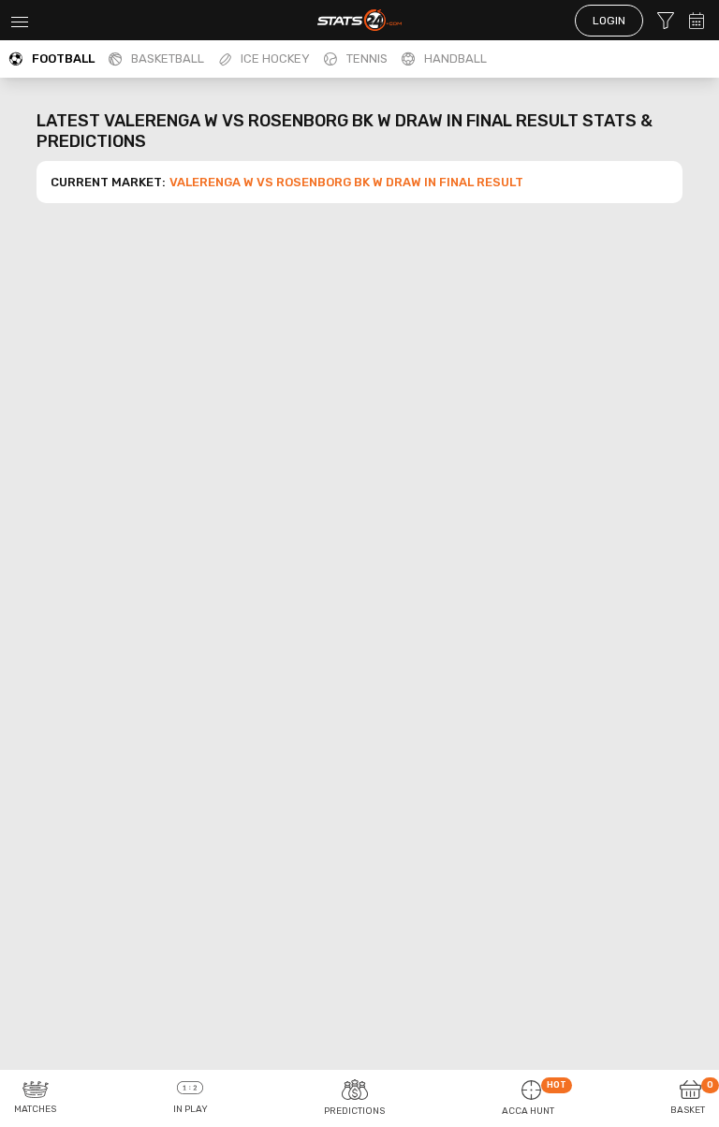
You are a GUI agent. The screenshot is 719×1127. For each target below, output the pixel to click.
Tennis (367, 58)
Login (609, 20)
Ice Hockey (275, 58)
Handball (455, 58)
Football (63, 58)
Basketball (167, 58)
